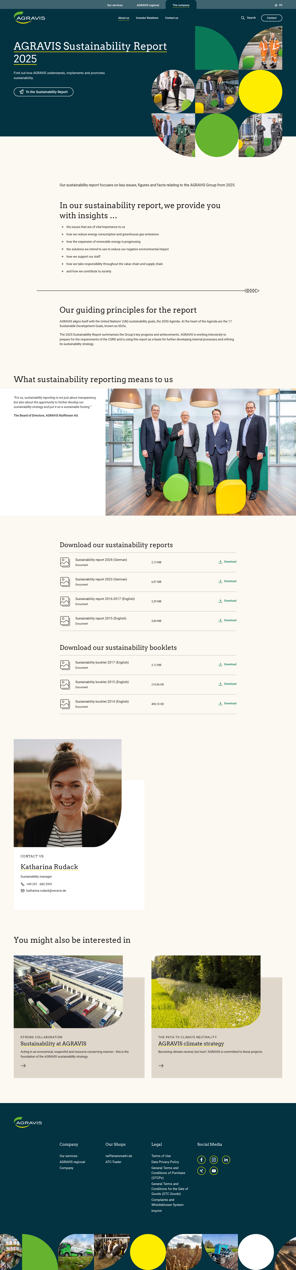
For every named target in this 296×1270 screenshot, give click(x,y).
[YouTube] (214, 1171)
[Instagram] (214, 1160)
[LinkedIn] (226, 1160)
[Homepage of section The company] (29, 17)
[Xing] (201, 1171)
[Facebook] (201, 1160)
